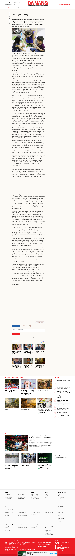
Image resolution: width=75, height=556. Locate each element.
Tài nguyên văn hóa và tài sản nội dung (63, 401)
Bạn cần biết (33, 514)
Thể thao (40, 7)
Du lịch (20, 7)
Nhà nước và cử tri (8, 498)
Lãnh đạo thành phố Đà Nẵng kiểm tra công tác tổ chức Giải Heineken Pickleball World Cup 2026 (40, 437)
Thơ (59, 494)
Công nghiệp (33, 497)
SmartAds (32, 554)
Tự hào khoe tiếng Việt (62, 412)
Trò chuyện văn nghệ (48, 533)
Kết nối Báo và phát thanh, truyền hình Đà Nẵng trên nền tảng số (62, 542)
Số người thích (42, 337)
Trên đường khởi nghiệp (49, 534)
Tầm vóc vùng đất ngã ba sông (63, 380)
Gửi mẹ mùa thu (25, 409)
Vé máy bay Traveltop (59, 455)
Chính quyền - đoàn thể (8, 497)
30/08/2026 (8, 4)
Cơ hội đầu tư (20, 524)
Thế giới (44, 7)
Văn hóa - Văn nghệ (29, 7)
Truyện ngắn (60, 495)
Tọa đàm (59, 521)
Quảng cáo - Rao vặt (49, 512)
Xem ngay (53, 553)
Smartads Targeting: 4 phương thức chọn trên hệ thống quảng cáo (44, 465)
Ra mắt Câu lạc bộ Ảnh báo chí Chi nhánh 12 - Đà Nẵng (63, 388)
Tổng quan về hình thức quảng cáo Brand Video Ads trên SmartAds (45, 410)
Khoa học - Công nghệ (50, 7)
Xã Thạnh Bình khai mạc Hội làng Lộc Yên (11, 391)
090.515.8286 (68, 4)
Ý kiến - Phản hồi (21, 514)
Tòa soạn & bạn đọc (22, 512)
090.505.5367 (63, 4)
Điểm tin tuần (60, 519)
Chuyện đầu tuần (34, 526)
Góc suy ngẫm (33, 527)
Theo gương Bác (7, 495)
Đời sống (36, 7)
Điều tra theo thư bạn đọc (22, 515)
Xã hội (15, 7)
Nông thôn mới (7, 530)
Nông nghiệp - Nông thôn (10, 524)
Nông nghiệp (7, 526)
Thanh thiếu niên (21, 498)
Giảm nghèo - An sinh (21, 497)
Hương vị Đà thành (61, 518)
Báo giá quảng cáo (42, 546)
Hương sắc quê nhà (48, 530)
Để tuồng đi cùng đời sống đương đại (62, 396)
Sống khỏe (6, 506)
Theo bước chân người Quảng (60, 7)
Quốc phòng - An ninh (9, 512)
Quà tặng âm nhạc (48, 531)
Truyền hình (60, 512)
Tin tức (46, 527)
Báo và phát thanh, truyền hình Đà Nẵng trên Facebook (63, 548)
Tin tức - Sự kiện (61, 514)
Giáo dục (23, 7)
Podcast (46, 524)
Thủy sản (6, 527)
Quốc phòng (7, 515)
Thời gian (37, 337)
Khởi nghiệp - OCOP (34, 495)
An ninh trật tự (7, 514)
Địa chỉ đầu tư (20, 526)
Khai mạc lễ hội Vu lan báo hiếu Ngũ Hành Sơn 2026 (63, 416)
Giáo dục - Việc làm (21, 494)
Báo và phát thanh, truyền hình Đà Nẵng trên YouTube (63, 550)
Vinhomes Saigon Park (59, 457)
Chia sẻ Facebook (17, 325)
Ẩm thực (46, 494)
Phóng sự (59, 515)
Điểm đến (46, 495)
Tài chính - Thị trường (35, 498)
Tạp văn (59, 498)
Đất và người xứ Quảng (49, 526)
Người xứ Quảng (61, 506)
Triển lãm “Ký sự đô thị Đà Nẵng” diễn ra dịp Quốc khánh (63, 392)
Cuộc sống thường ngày (9, 509)
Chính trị (11, 7)
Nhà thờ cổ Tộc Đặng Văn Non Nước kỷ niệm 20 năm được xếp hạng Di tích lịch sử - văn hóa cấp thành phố (28, 393)
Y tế (34, 7)
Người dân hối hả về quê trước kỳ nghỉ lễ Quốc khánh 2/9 (27, 465)
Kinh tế (17, 7)
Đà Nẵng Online (60, 545)
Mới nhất (15, 4)
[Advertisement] (28, 186)
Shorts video (60, 524)
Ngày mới (7, 409)
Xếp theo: (34, 337)
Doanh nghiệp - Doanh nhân (22, 527)
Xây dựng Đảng (7, 494)
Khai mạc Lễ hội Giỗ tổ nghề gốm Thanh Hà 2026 (63, 409)
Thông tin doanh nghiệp (36, 512)
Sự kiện (46, 497)
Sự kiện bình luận (34, 524)
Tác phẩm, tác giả (61, 497)
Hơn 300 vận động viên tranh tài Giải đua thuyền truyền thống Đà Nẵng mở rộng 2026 (11, 466)
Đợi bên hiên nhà (60, 404)
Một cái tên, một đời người (44, 390)
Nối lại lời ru (59, 383)
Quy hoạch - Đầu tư (34, 494)
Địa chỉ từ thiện (7, 507)
